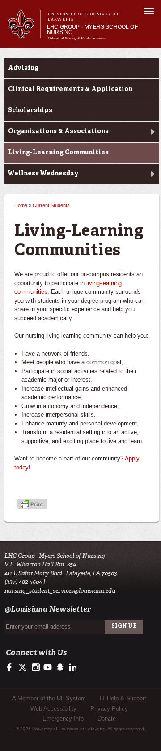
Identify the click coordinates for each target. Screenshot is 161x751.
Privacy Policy (109, 708)
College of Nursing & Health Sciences (77, 38)
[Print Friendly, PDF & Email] (32, 504)
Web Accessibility (53, 708)
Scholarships (30, 110)
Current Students (51, 205)
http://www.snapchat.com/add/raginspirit (59, 667)
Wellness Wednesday (43, 173)
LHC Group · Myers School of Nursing (92, 29)
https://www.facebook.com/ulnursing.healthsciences (11, 667)
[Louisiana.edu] (24, 34)
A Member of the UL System (49, 698)
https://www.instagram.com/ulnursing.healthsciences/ (35, 667)
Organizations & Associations (58, 131)
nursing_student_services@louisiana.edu (59, 591)
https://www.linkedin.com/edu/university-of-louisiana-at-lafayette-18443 (71, 667)
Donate (106, 718)
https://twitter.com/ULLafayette (23, 667)
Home (20, 205)
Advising (23, 68)
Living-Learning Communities (58, 152)
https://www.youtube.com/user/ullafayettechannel (47, 667)
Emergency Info (63, 718)
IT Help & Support (123, 698)
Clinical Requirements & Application (70, 89)
